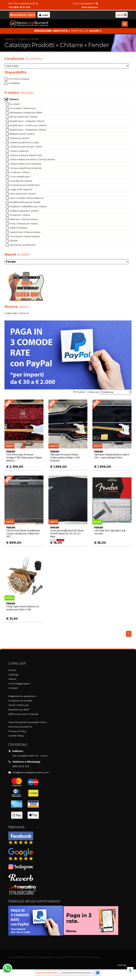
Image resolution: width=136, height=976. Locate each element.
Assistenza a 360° (18, 709)
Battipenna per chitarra (21, 134)
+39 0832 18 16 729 (19, 7)
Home (12, 670)
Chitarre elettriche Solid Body (25, 164)
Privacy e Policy (17, 731)
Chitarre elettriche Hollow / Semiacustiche (32, 159)
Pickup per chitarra (19, 215)
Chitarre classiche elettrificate (25, 155)
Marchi (12, 679)
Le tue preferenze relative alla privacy (76, 973)
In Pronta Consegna (18, 79)
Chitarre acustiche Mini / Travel (25, 146)
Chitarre (22, 39)
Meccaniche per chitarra (22, 193)
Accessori (14, 104)
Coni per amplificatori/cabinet (25, 168)
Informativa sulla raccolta (46, 973)
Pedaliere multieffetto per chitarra (27, 206)
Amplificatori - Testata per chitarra (27, 129)
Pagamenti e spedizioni (22, 696)
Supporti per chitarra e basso (25, 232)
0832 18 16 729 (20, 766)
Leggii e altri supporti (20, 189)
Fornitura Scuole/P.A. (20, 726)
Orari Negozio (90, 7)
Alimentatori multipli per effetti (25, 112)
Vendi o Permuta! (18, 705)
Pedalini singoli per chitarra (23, 211)
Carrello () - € (24, 15)
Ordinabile (14, 83)
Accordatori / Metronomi (22, 108)
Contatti (13, 688)
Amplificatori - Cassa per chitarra (26, 121)
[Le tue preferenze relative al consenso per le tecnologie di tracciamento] (130, 970)
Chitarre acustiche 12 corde (24, 142)
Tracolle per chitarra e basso (24, 236)
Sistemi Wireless (18, 228)
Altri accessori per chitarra (23, 117)
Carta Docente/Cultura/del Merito (27, 722)
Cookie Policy (16, 735)
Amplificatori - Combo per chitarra (27, 125)
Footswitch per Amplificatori (24, 185)
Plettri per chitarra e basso (23, 219)
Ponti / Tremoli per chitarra (23, 223)
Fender (34, 39)
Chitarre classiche (19, 151)
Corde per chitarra (19, 172)
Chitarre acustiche (19, 138)
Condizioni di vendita (20, 700)
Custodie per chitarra (20, 181)
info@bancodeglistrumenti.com (30, 772)
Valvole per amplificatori (22, 245)
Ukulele (13, 240)
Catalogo (9, 39)
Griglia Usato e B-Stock (16, 313)
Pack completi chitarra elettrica (26, 198)
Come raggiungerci (19, 683)
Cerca (119, 15)
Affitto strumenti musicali (23, 714)
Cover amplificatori (19, 176)
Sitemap (121, 965)
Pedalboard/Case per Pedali (24, 202)
